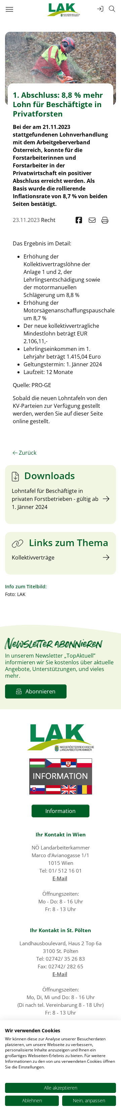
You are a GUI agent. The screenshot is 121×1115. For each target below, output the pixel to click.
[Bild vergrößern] (60, 68)
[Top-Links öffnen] (100, 9)
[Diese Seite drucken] (105, 220)
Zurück (26, 452)
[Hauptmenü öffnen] (9, 9)
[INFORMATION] (60, 776)
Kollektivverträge (33, 557)
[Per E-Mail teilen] (92, 220)
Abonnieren (38, 691)
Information (60, 811)
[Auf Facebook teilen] (79, 220)
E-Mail (59, 878)
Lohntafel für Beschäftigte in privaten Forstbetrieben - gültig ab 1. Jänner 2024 (55, 499)
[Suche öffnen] (112, 9)
